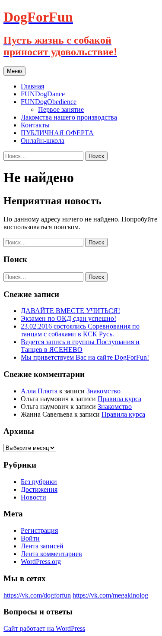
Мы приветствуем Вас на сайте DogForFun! (85, 357)
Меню (14, 71)
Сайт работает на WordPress (44, 628)
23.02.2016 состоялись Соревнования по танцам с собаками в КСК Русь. (80, 330)
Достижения (39, 489)
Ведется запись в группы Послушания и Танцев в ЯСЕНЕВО (80, 345)
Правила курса (119, 398)
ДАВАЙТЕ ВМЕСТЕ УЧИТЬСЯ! (70, 310)
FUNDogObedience (48, 101)
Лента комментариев (51, 553)
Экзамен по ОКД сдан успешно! (68, 318)
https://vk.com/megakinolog (110, 595)
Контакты (35, 125)
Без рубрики (39, 481)
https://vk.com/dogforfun (37, 595)
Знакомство (103, 391)
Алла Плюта (39, 391)
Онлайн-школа (42, 140)
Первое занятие (61, 109)
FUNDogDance (43, 94)
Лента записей (42, 546)
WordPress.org (41, 561)
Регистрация (39, 530)
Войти (30, 538)
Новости (33, 497)
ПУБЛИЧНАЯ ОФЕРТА (57, 132)
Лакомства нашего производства (69, 117)
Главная (32, 86)
